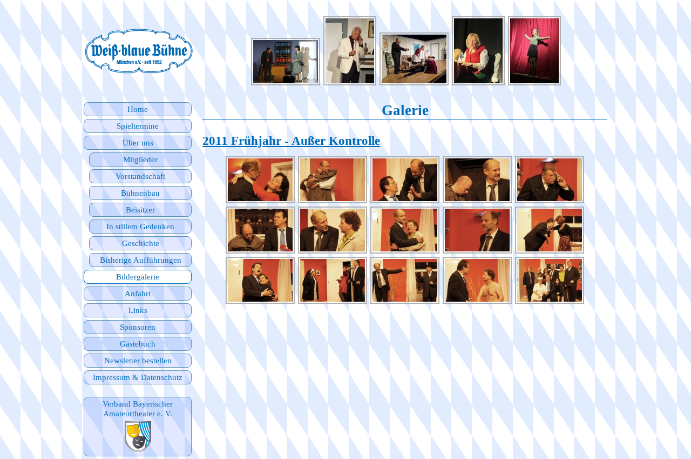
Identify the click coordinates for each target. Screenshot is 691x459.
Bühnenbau (140, 192)
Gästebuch (137, 343)
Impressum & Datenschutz (137, 377)
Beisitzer (140, 209)
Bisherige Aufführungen (140, 259)
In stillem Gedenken (140, 226)
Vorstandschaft (140, 176)
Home (137, 109)
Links (137, 310)
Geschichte (140, 243)
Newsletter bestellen (138, 360)
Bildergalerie (137, 276)
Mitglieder (140, 159)
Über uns (138, 142)
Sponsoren (137, 326)
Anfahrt (138, 293)
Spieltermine (138, 125)
